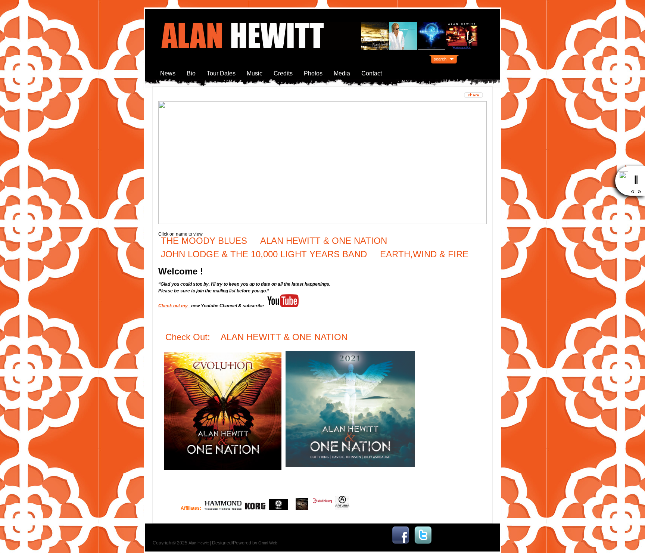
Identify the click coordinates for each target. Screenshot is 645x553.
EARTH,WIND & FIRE (422, 254)
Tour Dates (221, 73)
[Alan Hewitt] (400, 543)
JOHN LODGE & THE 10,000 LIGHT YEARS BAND (264, 254)
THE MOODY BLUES (204, 241)
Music (254, 73)
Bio (191, 73)
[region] (322, 162)
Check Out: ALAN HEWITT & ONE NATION (258, 337)
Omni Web (267, 543)
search (440, 59)
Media (342, 73)
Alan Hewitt (198, 543)
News (167, 73)
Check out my (174, 305)
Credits (283, 73)
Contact (371, 73)
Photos (313, 73)
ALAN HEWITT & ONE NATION (323, 241)
